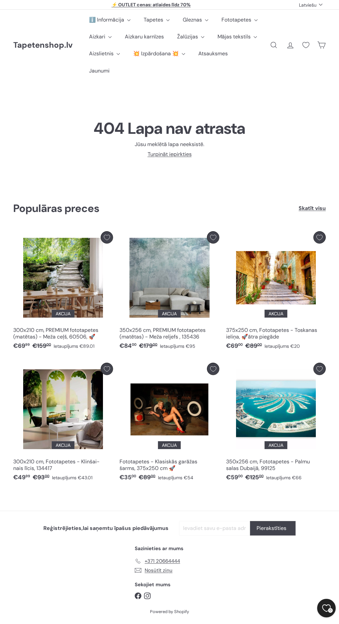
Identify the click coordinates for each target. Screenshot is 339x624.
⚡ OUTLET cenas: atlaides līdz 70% (151, 5)
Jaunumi (99, 70)
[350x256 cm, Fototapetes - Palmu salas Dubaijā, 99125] (276, 423)
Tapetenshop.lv (43, 45)
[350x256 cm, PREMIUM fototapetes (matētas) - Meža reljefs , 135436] (169, 292)
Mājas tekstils (235, 36)
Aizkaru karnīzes (144, 36)
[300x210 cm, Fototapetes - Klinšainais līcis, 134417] (63, 423)
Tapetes (154, 19)
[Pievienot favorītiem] (107, 237)
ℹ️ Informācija (107, 19)
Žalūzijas (188, 36)
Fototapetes (237, 19)
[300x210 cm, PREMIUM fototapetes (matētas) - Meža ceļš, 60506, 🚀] (63, 292)
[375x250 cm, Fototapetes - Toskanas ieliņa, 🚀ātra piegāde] (276, 292)
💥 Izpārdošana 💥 (156, 53)
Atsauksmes (213, 53)
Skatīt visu (312, 208)
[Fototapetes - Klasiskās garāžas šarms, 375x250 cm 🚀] (169, 423)
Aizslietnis (102, 53)
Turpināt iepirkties (170, 154)
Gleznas (193, 19)
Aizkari (98, 36)
